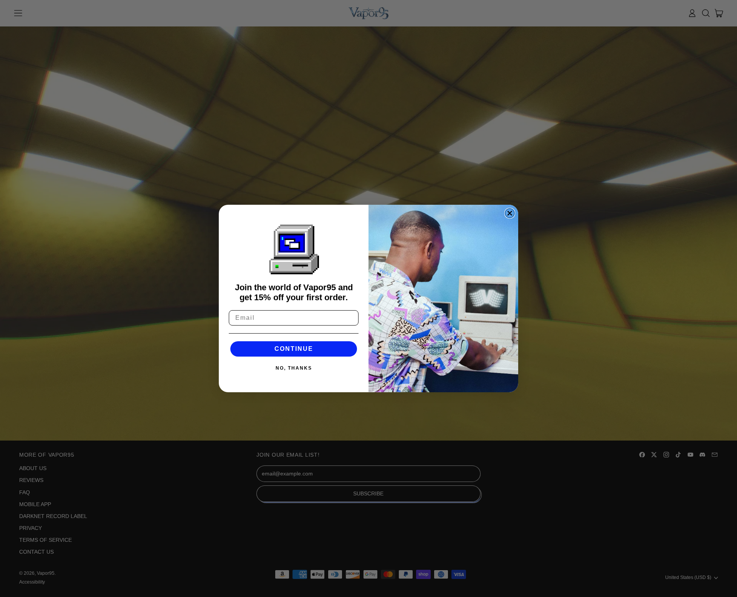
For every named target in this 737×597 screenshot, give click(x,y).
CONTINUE (293, 348)
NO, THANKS (294, 368)
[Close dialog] (509, 213)
